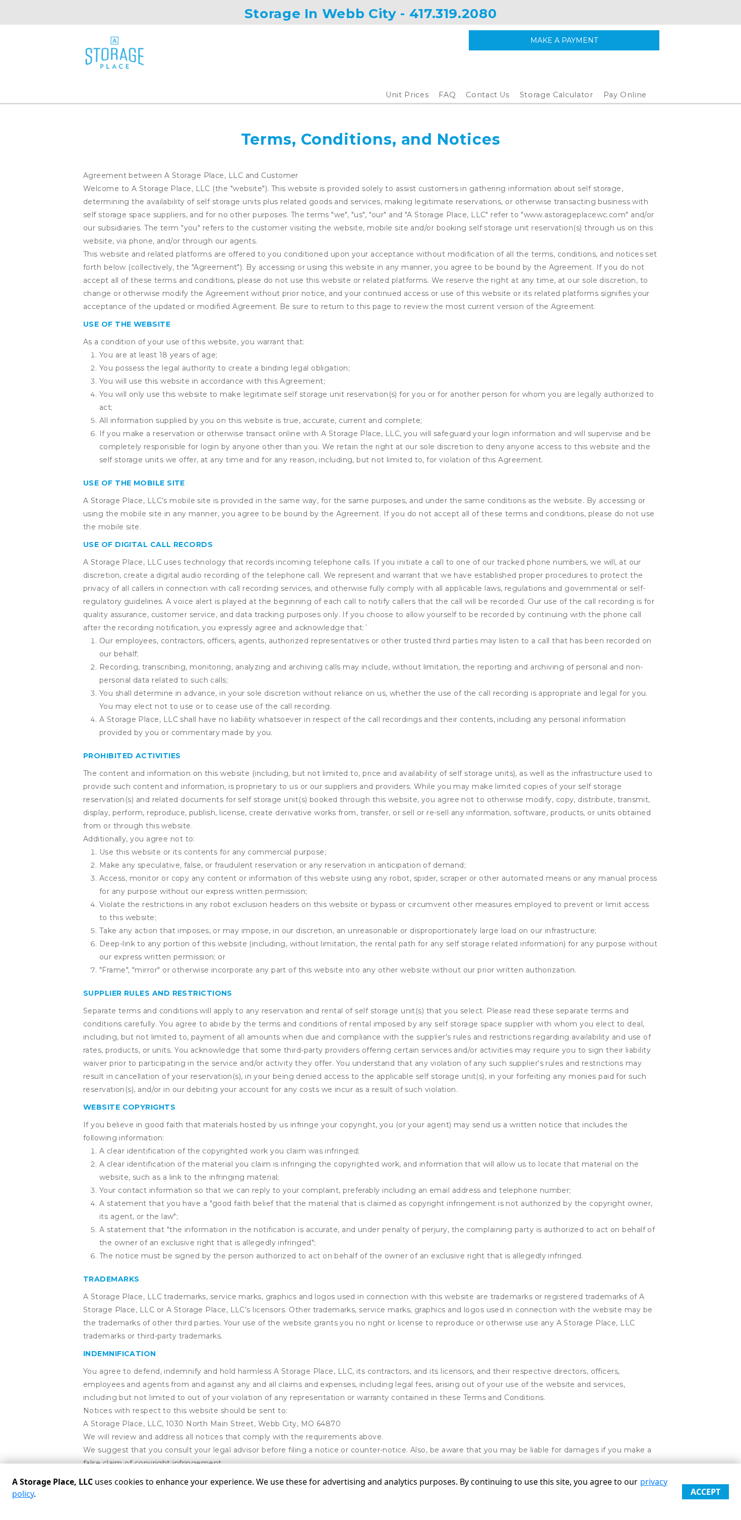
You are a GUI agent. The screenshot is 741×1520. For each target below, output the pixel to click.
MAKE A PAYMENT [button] (564, 40)
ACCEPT (705, 1491)
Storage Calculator (556, 94)
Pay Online (625, 94)
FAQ (447, 94)
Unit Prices (407, 94)
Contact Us (488, 94)
